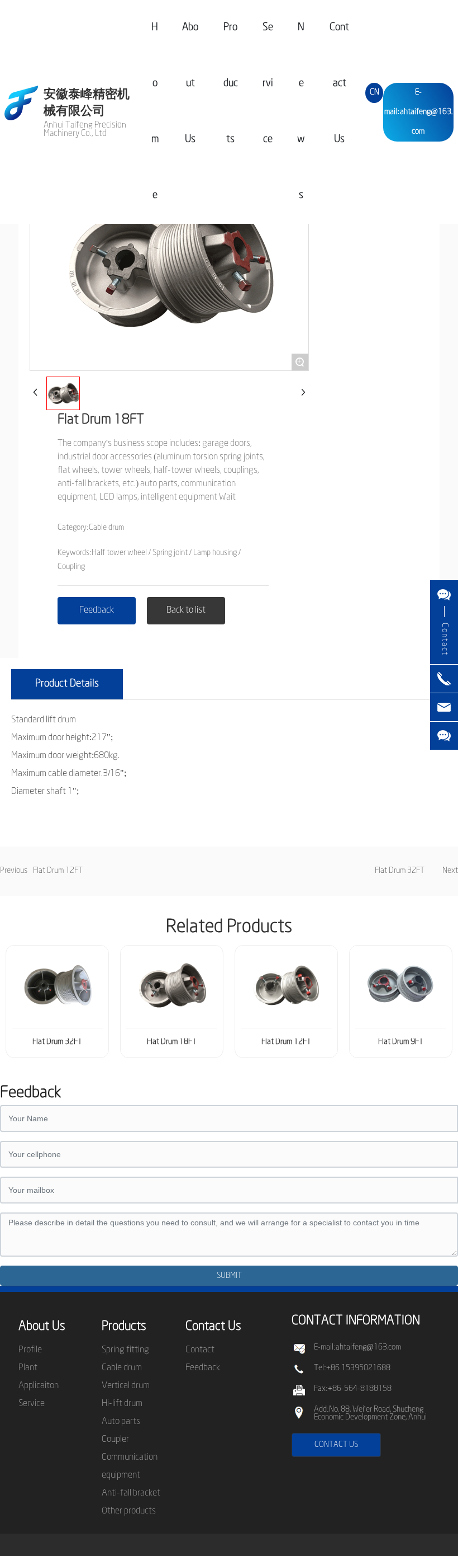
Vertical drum (126, 1385)
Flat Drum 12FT (58, 871)
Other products (129, 1511)
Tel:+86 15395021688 (352, 1368)
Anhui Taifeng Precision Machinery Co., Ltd (85, 129)
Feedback (202, 1368)
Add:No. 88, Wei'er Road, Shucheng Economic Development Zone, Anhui (370, 1413)
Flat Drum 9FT (400, 1042)
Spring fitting (125, 1350)
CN (374, 92)
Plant (27, 1368)
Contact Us (213, 1326)
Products (124, 1326)
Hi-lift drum (122, 1403)
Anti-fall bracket (131, 1493)
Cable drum (122, 1368)
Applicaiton (38, 1385)
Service (31, 1403)
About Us (41, 1326)
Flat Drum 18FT (172, 1042)
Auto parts (121, 1421)
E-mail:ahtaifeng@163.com (418, 112)
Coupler (115, 1439)
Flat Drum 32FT (399, 871)
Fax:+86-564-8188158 (353, 1389)
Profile (30, 1350)
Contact (199, 1350)
